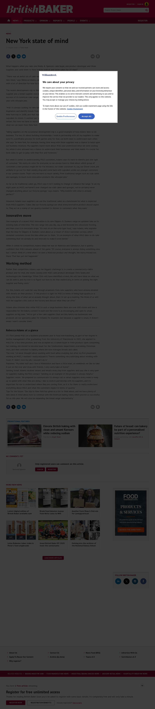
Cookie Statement (75, 109)
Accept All (86, 116)
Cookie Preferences (65, 116)
